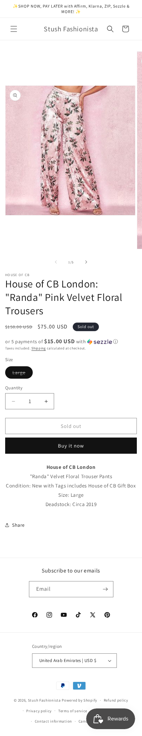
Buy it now (71, 445)
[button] (13, 28)
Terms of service (72, 710)
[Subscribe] (105, 589)
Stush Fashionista (44, 700)
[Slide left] (55, 262)
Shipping (38, 348)
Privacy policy (39, 710)
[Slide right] (86, 262)
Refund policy (116, 700)
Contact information (53, 721)
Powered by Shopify (79, 700)
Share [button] (18, 525)
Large (22, 374)
